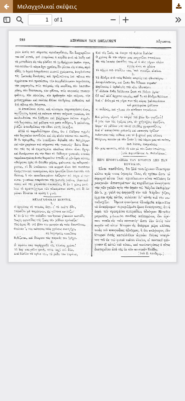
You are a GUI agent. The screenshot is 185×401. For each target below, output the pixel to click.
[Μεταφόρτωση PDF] (178, 6)
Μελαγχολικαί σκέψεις (47, 6)
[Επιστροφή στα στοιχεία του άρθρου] (6, 6)
